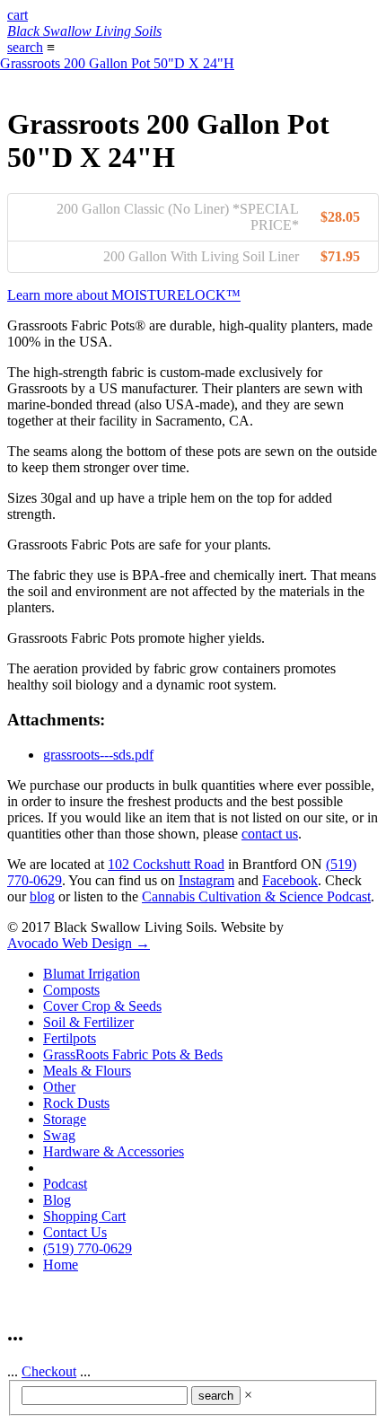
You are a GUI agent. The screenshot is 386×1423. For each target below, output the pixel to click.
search (25, 47)
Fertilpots (69, 1038)
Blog (57, 1200)
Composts (71, 989)
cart (17, 14)
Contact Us (75, 1232)
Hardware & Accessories (113, 1151)
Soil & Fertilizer (88, 1022)
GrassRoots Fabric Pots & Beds (133, 1054)
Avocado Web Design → (78, 943)
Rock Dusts (76, 1103)
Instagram (206, 880)
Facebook (290, 880)
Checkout (49, 1371)
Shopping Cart (84, 1216)
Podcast (65, 1183)
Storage (64, 1119)
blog (42, 896)
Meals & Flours (87, 1070)
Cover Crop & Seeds (102, 1006)
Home (60, 1264)
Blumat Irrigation (91, 973)
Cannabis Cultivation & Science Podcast (256, 896)
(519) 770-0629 (87, 1248)
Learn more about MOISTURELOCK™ (124, 295)
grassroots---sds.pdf (98, 754)
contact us (269, 833)
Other (59, 1086)
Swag (59, 1135)
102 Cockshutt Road (166, 864)
